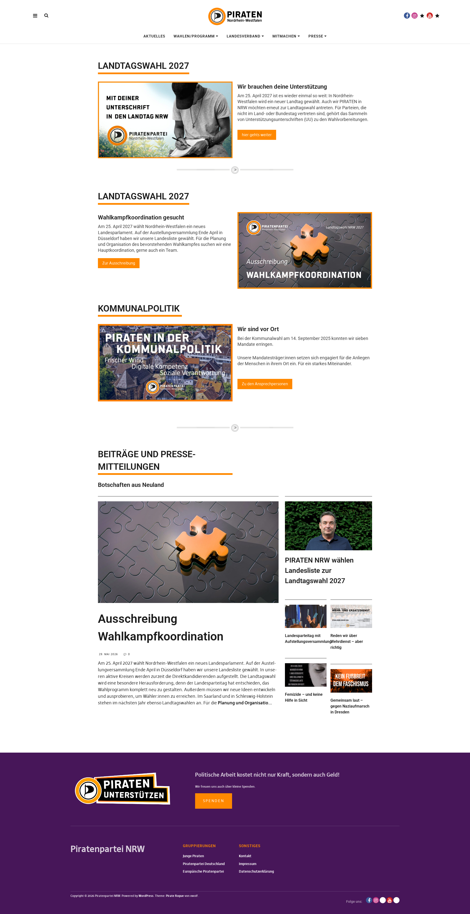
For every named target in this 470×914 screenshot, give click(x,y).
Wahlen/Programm (194, 36)
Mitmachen (284, 36)
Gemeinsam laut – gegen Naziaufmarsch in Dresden (349, 706)
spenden (213, 800)
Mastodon (437, 15)
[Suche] (46, 15)
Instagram (414, 15)
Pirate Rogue (175, 896)
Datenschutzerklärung (256, 871)
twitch (422, 15)
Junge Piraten (193, 856)
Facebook (407, 15)
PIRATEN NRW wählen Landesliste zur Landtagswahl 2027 (319, 570)
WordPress (146, 896)
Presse (315, 36)
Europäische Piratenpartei (203, 871)
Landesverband (243, 36)
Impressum (247, 864)
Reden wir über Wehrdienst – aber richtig (346, 641)
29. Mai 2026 (108, 654)
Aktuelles (154, 36)
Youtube (430, 15)
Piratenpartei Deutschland (204, 864)
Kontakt (245, 856)
